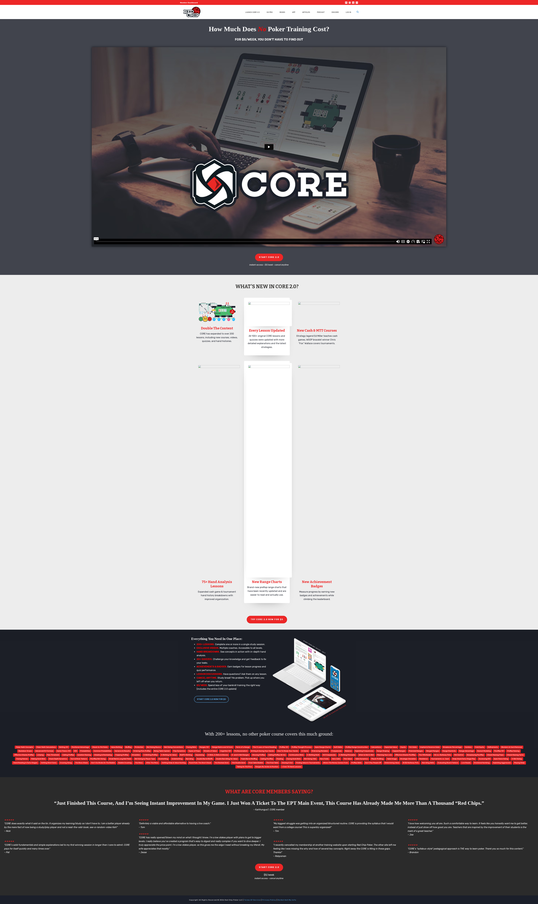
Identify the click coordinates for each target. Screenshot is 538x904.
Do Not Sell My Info (287, 900)
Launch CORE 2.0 (252, 12)
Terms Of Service (252, 900)
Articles (306, 12)
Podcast (321, 12)
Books (282, 12)
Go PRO (270, 12)
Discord (335, 12)
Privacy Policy (269, 900)
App (293, 12)
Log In (348, 12)
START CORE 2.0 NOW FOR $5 (211, 699)
